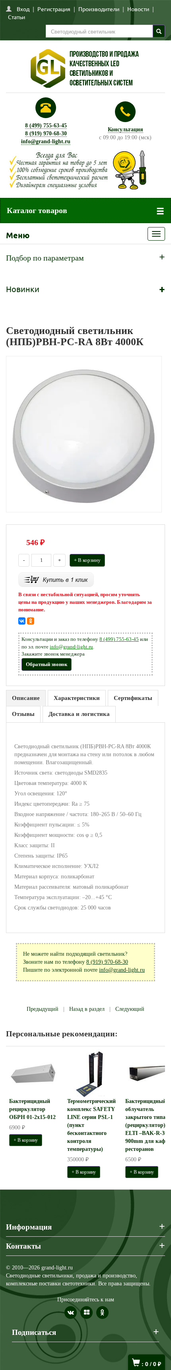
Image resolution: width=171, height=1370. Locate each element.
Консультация (125, 129)
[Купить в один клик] (56, 579)
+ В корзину (87, 560)
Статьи (16, 16)
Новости (138, 8)
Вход (23, 8)
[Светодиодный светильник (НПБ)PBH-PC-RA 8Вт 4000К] (84, 434)
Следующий (129, 1009)
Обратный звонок (46, 664)
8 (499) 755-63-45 (46, 125)
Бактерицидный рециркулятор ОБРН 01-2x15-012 (32, 1109)
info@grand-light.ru (45, 141)
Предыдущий (42, 1009)
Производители (98, 8)
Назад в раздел (87, 1009)
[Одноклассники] (30, 621)
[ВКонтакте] (21, 621)
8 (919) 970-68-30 (46, 133)
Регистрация (53, 8)
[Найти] (159, 31)
